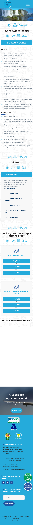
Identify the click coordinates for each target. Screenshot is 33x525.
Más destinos (16, 410)
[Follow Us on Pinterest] (11, 482)
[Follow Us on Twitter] (3, 482)
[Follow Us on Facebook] (7, 482)
